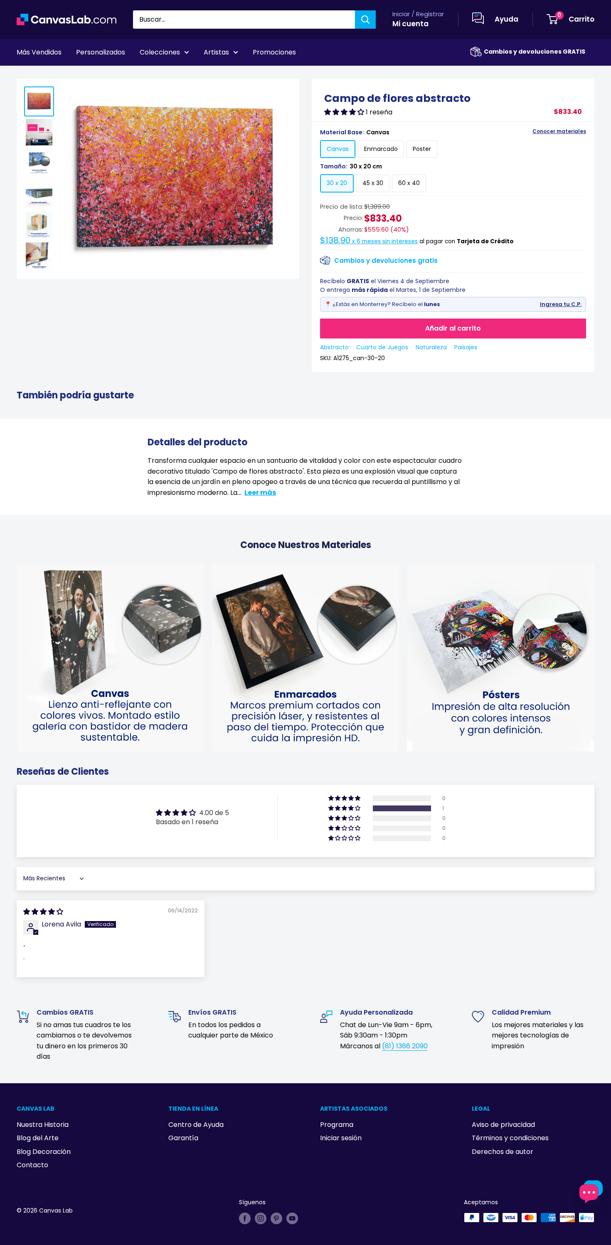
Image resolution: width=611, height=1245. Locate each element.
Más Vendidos (39, 52)
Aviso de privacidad (503, 1124)
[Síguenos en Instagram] (260, 1218)
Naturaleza (431, 347)
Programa (336, 1124)
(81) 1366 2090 (405, 1046)
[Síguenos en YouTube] (292, 1218)
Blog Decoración (44, 1151)
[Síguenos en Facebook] (245, 1218)
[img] (43, 911)
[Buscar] (365, 19)
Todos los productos (69, 75)
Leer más (260, 492)
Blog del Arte (38, 1138)
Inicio (24, 75)
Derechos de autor (502, 1151)
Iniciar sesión (341, 1138)
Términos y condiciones (510, 1138)
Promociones (274, 52)
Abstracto (334, 347)
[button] (345, 112)
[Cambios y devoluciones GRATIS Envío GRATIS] (476, 52)
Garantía (183, 1138)
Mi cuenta (410, 24)
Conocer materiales (559, 131)
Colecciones (160, 52)
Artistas (216, 52)
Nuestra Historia (43, 1124)
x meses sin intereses (369, 241)
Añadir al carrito (453, 328)
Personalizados (100, 52)
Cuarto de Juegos (382, 347)
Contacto (32, 1165)
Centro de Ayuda (196, 1124)
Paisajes (465, 347)
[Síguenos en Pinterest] (276, 1218)
